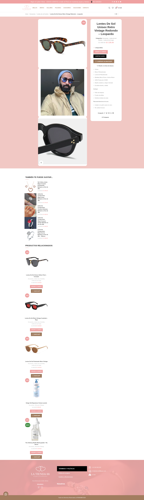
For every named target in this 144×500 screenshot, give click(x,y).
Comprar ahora (100, 56)
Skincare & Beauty (39, 405)
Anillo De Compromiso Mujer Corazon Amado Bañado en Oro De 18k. (43, 221)
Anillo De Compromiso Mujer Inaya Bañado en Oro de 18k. (43, 197)
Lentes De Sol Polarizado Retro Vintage (36, 361)
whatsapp (37, 291)
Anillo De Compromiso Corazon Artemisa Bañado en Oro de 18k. (43, 209)
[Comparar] (47, 252)
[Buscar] (109, 8)
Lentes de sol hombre (43, 14)
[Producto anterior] (114, 14)
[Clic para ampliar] (41, 162)
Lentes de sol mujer (108, 40)
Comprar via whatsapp (104, 61)
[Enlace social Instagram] (42, 487)
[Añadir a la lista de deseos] (47, 260)
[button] (103, 61)
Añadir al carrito (100, 51)
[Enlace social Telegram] (121, 2)
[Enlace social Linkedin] (119, 2)
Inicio (26, 14)
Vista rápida (47, 256)
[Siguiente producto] (118, 14)
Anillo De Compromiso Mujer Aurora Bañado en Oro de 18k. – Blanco (43, 233)
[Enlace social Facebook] (112, 2)
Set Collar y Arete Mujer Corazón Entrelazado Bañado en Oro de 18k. (43, 185)
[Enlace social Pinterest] (116, 2)
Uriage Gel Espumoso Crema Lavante (36, 403)
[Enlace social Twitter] (114, 2)
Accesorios (33, 14)
